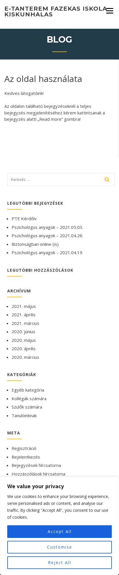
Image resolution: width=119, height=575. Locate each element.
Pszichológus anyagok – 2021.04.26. (47, 235)
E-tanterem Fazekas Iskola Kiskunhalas (55, 11)
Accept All (60, 531)
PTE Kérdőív (24, 218)
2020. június (23, 331)
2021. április (24, 314)
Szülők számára (27, 407)
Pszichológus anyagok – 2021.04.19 (47, 252)
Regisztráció (24, 448)
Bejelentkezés (26, 457)
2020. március (25, 357)
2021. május (24, 306)
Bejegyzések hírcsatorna (36, 465)
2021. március (25, 323)
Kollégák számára (29, 398)
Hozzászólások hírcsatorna (38, 474)
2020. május (24, 340)
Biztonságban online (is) (35, 244)
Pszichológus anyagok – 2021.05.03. (47, 227)
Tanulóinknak (24, 415)
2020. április (24, 348)
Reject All (59, 562)
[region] (59, 526)
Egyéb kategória (28, 390)
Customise (59, 547)
